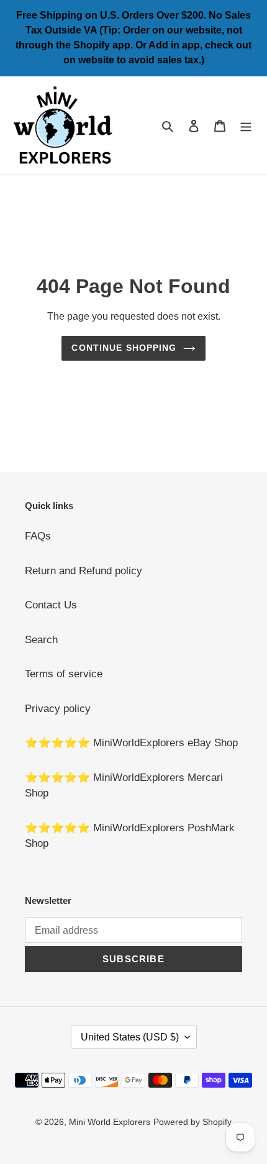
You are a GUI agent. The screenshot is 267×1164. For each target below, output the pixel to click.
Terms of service (63, 674)
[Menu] (246, 125)
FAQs (38, 536)
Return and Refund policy (83, 571)
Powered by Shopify (192, 1122)
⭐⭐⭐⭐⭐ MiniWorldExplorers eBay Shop (131, 743)
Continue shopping (123, 348)
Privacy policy (58, 709)
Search (41, 640)
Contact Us (51, 605)
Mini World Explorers (109, 1122)
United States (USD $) (130, 1037)
